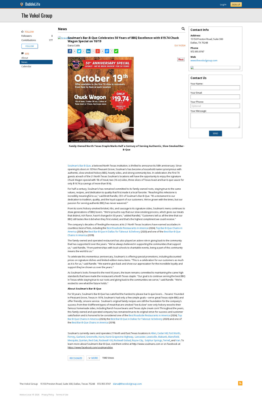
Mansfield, (173, 336)
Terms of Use (62, 394)
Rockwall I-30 (106, 340)
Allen (153, 333)
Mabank (162, 336)
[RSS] (240, 383)
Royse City (137, 340)
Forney (71, 336)
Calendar (26, 66)
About (24, 57)
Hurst (101, 336)
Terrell (166, 340)
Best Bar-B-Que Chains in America (90, 322)
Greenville (91, 336)
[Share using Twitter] (79, 52)
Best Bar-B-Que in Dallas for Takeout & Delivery (114, 231)
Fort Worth (174, 333)
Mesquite (73, 340)
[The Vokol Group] (192, 68)
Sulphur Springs (153, 340)
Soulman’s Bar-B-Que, (79, 165)
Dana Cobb (74, 45)
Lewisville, (152, 336)
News (24, 62)
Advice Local (25, 394)
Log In (223, 4)
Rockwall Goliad (122, 340)
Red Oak (93, 340)
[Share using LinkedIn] (88, 52)
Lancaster (140, 336)
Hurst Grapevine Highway (119, 336)
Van (178, 340)
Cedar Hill (162, 333)
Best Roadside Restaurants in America (127, 228)
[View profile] (64, 38)
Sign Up (236, 4)
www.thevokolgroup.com (204, 60)
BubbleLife (32, 4)
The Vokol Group (36, 15)
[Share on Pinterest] (180, 60)
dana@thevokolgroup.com (127, 383)
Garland (80, 336)
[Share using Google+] (98, 52)
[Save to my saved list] (116, 52)
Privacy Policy (48, 394)
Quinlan (83, 340)
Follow (29, 46)
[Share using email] (107, 52)
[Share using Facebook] (70, 52)
